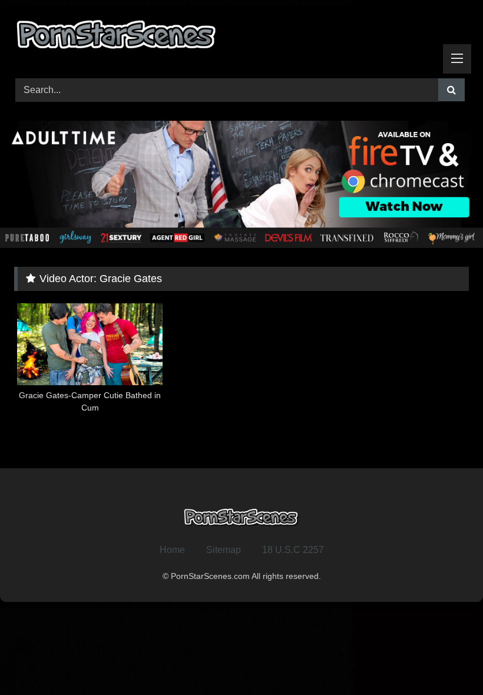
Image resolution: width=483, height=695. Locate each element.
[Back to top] (446, 659)
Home (172, 550)
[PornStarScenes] (241, 38)
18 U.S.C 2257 (293, 550)
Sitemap (223, 550)
